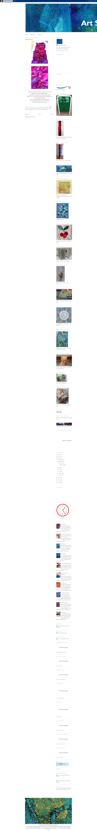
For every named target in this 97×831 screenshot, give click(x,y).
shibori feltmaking (29, 109)
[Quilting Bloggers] (61, 633)
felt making (31, 108)
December (61, 459)
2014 (59, 458)
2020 (59, 454)
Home (27, 34)
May (60, 469)
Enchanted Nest (63, 524)
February (61, 473)
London (62, 517)
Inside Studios (33, 34)
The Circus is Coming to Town (66, 534)
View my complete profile (62, 50)
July (60, 467)
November (61, 461)
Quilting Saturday (63, 583)
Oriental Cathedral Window (65, 563)
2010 (59, 482)
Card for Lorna (63, 544)
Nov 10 (61, 463)
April (60, 471)
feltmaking (37, 108)
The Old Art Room (62, 45)
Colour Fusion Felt (63, 602)
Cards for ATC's (63, 553)
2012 (59, 479)
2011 (59, 481)
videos (60, 417)
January (60, 475)
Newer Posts (27, 114)
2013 (59, 477)
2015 (59, 456)
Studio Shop (40, 34)
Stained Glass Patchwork (64, 592)
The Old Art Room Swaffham (41, 109)
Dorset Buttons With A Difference (64, 574)
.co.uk (63, 764)
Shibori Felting (29, 39)
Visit (61, 652)
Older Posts (52, 114)
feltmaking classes (45, 108)
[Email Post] (50, 107)
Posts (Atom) (32, 116)
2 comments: (46, 107)
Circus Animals (63, 612)
